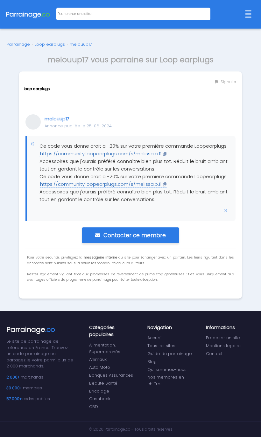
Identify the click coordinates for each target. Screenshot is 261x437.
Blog (152, 362)
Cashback (99, 399)
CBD (93, 407)
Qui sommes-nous (167, 369)
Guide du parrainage (169, 354)
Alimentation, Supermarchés (104, 348)
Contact (214, 354)
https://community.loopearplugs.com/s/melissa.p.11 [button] (100, 153)
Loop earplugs (50, 44)
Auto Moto (99, 367)
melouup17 (81, 44)
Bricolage (99, 391)
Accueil (154, 338)
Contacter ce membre (134, 235)
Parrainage (18, 44)
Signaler (228, 81)
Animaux (98, 359)
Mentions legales (224, 346)
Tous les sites (161, 346)
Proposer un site (223, 338)
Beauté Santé (103, 383)
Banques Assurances (111, 375)
